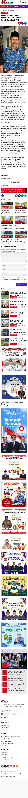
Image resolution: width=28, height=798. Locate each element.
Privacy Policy (5, 759)
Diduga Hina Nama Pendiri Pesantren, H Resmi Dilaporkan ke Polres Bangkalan (17, 689)
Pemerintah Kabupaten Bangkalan (12, 736)
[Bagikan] (25, 23)
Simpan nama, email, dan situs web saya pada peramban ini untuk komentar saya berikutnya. (14, 279)
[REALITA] (7, 2)
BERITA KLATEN (5, 727)
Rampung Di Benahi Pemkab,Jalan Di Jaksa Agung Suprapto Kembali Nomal (6, 241)
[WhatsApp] (25, 195)
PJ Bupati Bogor (7, 739)
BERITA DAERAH (5, 12)
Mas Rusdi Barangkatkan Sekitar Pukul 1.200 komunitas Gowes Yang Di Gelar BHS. (20, 241)
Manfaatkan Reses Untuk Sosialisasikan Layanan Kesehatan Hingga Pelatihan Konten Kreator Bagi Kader (20, 212)
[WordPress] (11, 766)
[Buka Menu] (23, 2)
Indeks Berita (4, 755)
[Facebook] (16, 195)
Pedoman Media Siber (7, 757)
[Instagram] (14, 766)
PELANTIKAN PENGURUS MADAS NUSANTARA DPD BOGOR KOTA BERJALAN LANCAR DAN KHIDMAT (16, 671)
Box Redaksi (4, 752)
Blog (2, 720)
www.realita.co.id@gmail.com (12, 714)
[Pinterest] (8, 766)
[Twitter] (19, 195)
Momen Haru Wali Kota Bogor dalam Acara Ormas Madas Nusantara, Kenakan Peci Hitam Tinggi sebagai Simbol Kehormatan (16, 683)
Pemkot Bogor (6, 746)
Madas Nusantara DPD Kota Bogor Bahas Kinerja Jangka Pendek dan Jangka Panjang (16, 677)
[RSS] (17, 766)
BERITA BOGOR (5, 725)
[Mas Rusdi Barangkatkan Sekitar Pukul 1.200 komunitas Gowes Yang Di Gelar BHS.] (21, 234)
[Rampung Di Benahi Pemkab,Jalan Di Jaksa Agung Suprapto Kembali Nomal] (7, 234)
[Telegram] (22, 195)
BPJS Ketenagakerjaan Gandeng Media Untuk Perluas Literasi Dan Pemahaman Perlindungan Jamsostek (21, 227)
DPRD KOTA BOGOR (8, 743)
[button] (20, 2)
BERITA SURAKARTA (6, 730)
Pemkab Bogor (7, 741)
